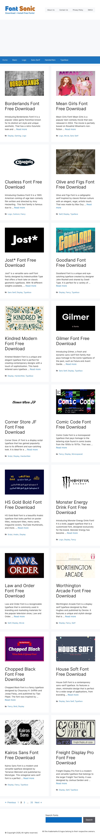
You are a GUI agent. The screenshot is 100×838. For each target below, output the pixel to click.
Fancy (23, 214)
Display (11, 136)
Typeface (64, 60)
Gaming (18, 136)
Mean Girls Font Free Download (72, 106)
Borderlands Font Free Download (22, 106)
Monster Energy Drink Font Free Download (72, 507)
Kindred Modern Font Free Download (21, 343)
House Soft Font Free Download (72, 671)
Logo (24, 60)
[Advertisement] (50, 38)
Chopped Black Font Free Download (20, 674)
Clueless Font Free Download (23, 184)
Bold (15, 706)
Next (38, 802)
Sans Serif (35, 60)
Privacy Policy (78, 10)
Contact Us (63, 10)
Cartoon (16, 214)
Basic (14, 60)
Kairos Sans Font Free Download (22, 755)
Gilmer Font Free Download (72, 341)
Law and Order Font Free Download (20, 590)
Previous (10, 802)
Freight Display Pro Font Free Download (75, 757)
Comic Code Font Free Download (73, 424)
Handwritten (50, 60)
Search (89, 820)
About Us (51, 10)
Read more (21, 129)
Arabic (16, 534)
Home (5, 60)
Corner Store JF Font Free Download (21, 427)
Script (10, 456)
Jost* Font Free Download (20, 262)
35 (32, 802)
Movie (66, 136)
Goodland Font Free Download (71, 262)
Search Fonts (51, 815)
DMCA (90, 10)
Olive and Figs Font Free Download (75, 184)
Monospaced (77, 454)
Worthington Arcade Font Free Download (73, 590)
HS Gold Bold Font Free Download (23, 505)
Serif (60, 214)
